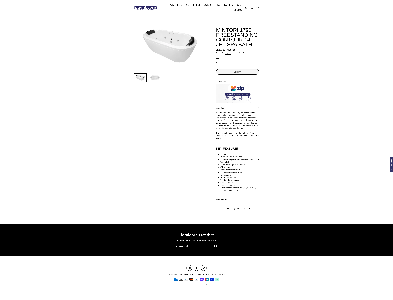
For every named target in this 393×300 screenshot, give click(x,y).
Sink (188, 5)
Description (220, 108)
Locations (228, 5)
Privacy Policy (172, 274)
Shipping (228, 53)
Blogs (239, 5)
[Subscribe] (215, 246)
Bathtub (196, 5)
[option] (170, 46)
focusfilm (210, 284)
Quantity (219, 58)
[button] (221, 81)
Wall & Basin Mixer (212, 5)
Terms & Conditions (202, 274)
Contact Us (237, 10)
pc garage (205, 284)
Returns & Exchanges (186, 274)
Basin (179, 5)
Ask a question (221, 200)
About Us (222, 274)
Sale (172, 5)
